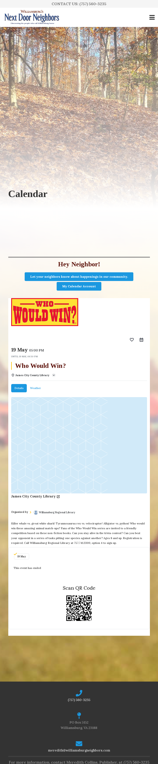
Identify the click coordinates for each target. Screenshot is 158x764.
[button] (152, 17)
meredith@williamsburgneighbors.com (79, 750)
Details (19, 388)
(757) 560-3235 (79, 700)
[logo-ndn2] (31, 17)
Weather (35, 388)
